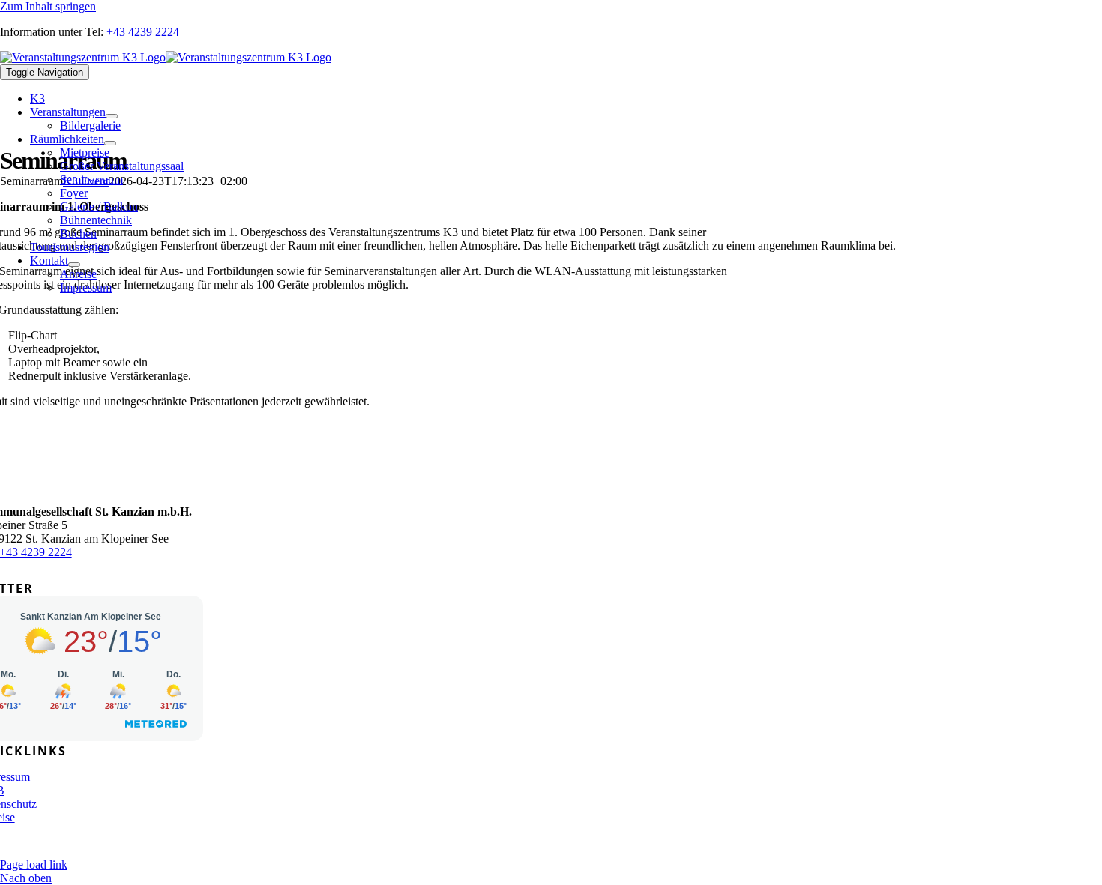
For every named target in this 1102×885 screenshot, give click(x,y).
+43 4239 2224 (142, 31)
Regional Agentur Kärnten (369, 842)
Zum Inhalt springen (48, 6)
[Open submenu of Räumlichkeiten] (110, 143)
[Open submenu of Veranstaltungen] (112, 116)
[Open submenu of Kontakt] (74, 264)
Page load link (33, 864)
